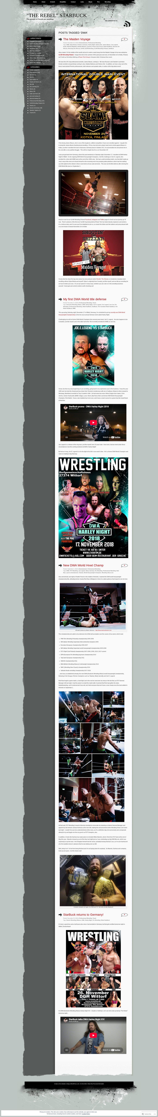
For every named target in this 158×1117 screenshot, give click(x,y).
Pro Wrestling (98, 570)
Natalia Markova (81, 46)
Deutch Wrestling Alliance (73, 920)
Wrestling (107, 2)
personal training (34, 96)
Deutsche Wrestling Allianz (74, 304)
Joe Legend (114, 44)
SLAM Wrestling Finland (36, 103)
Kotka (65, 46)
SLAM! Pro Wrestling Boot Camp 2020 (39, 60)
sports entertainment (72, 572)
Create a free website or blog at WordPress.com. (67, 1083)
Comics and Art (34, 70)
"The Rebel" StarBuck (57, 15)
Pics (98, 2)
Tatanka (81, 572)
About (43, 2)
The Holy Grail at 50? (35, 50)
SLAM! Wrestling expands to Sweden (39, 43)
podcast (89, 46)
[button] (88, 209)
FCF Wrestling (74, 570)
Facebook (88, 219)
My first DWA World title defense (84, 299)
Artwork (52, 2)
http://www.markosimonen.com (103, 630)
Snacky (32, 105)
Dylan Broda (73, 44)
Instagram (94, 219)
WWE (74, 308)
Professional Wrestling (35, 100)
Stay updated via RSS (111, 20)
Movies (31, 89)
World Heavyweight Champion (92, 572)
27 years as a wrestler (35, 53)
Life (30, 84)
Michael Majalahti (72, 46)
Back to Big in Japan (35, 46)
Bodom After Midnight (35, 62)
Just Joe (111, 304)
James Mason (106, 44)
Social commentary (35, 108)
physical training (34, 98)
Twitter (102, 219)
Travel (31, 112)
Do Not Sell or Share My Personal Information (92, 1083)
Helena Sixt (99, 44)
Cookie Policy (86, 1114)
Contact (73, 2)
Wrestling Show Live (107, 572)
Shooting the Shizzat (74, 48)
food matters (33, 79)
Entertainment (33, 72)
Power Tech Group (97, 46)
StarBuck (111, 48)
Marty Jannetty (90, 570)
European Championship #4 (37, 55)
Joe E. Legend (97, 304)
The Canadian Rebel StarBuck (106, 306)
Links (82, 2)
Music (90, 2)
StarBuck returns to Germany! (83, 914)
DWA (67, 44)
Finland (79, 44)
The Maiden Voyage (76, 39)
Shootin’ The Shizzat (102, 279)
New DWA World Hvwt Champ (83, 565)
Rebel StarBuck (108, 46)
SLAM (82, 48)
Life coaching (33, 86)
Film (31, 77)
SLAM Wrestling (89, 48)
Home (35, 2)
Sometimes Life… (34, 48)
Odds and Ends (34, 93)
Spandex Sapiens (34, 110)
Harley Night (91, 44)
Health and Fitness (34, 82)
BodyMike (63, 2)
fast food (32, 74)
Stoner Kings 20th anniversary (37, 58)
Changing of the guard (35, 41)
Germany (84, 44)
